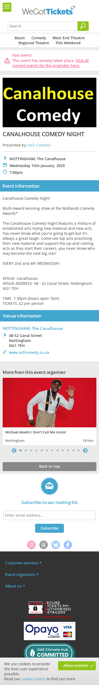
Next (85, 450)
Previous (14, 450)
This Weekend (68, 42)
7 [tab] (52, 450)
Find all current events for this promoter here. (50, 63)
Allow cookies (75, 665)
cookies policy (33, 678)
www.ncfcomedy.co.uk (29, 352)
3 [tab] (31, 450)
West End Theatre (68, 37)
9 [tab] (63, 450)
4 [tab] (36, 450)
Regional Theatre (33, 42)
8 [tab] (57, 450)
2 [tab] (26, 450)
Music (20, 37)
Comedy (38, 37)
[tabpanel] (49, 410)
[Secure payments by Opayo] (50, 639)
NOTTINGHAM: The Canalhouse (33, 328)
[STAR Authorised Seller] (50, 617)
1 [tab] (20, 450)
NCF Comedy (39, 145)
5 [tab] (41, 450)
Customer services (21, 562)
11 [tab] (73, 450)
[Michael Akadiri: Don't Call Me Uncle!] (49, 401)
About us (13, 586)
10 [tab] (68, 450)
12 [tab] (78, 450)
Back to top (49, 466)
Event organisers (20, 574)
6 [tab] (47, 450)
